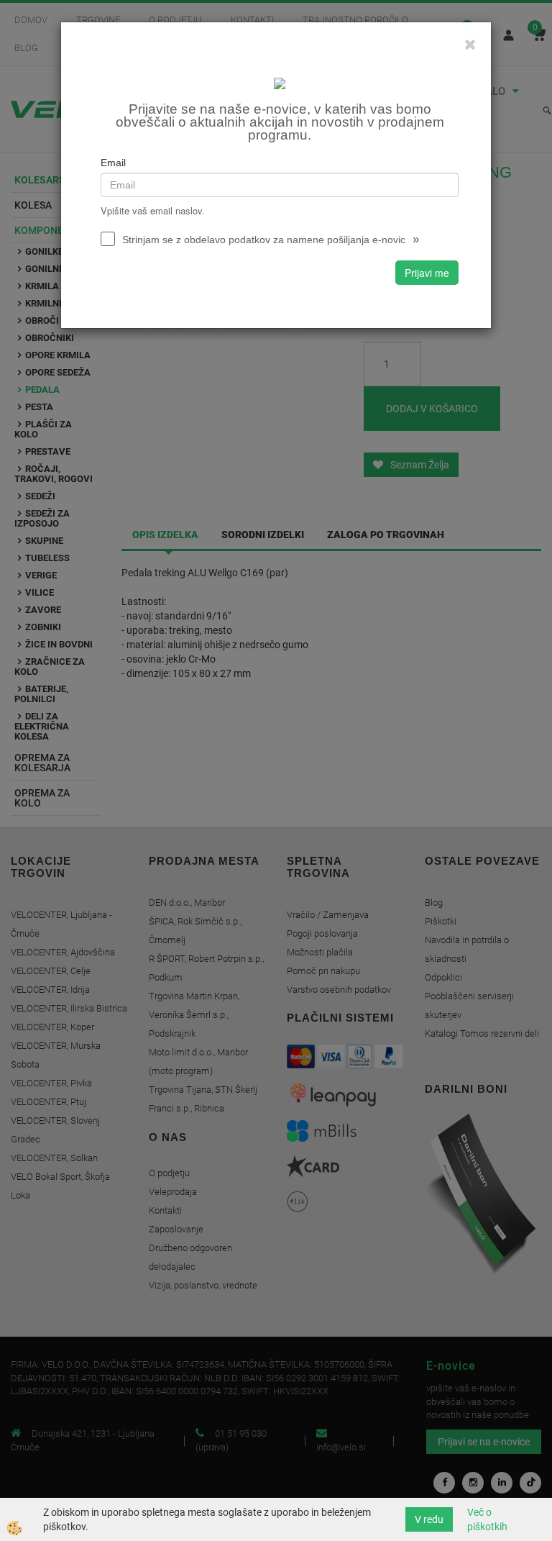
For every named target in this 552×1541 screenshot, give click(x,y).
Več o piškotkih (487, 1519)
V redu (429, 1519)
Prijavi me (427, 272)
